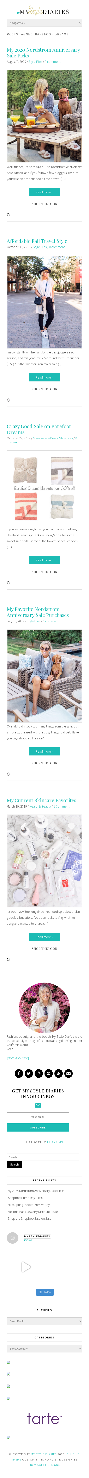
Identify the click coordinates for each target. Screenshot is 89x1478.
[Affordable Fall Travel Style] (44, 347)
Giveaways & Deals (45, 438)
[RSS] (58, 1073)
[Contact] (68, 1073)
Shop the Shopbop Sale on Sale (30, 1218)
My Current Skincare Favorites (41, 800)
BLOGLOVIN (55, 1142)
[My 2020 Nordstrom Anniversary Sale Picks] (44, 162)
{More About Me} (18, 1058)
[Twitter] (29, 1073)
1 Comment (61, 806)
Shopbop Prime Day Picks (25, 1198)
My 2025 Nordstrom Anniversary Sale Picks (36, 1191)
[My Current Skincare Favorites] (44, 907)
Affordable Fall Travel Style (37, 241)
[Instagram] (39, 1073)
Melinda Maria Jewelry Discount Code (33, 1212)
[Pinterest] (48, 1073)
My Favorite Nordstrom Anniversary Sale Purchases (38, 612)
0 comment (52, 61)
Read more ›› (44, 192)
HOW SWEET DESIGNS (44, 1465)
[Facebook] (19, 1073)
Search (14, 1164)
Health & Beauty (40, 806)
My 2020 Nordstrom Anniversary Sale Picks (43, 52)
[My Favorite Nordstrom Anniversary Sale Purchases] (44, 721)
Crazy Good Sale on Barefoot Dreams (39, 429)
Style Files (35, 61)
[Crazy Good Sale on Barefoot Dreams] (44, 524)
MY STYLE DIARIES (44, 1454)
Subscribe (38, 1127)
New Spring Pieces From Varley (29, 1205)
